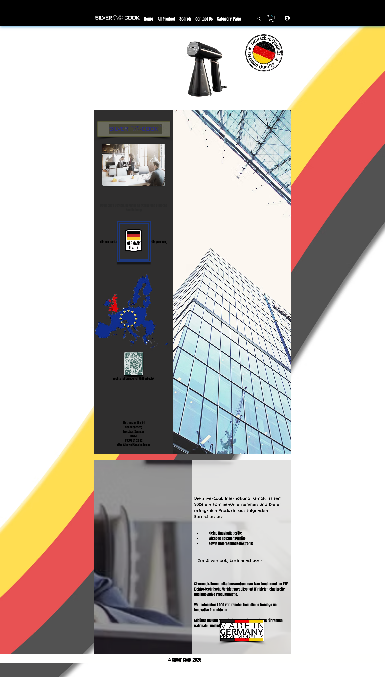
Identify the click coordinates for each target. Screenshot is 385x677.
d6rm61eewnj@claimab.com (133, 445)
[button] (271, 18)
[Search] (258, 18)
